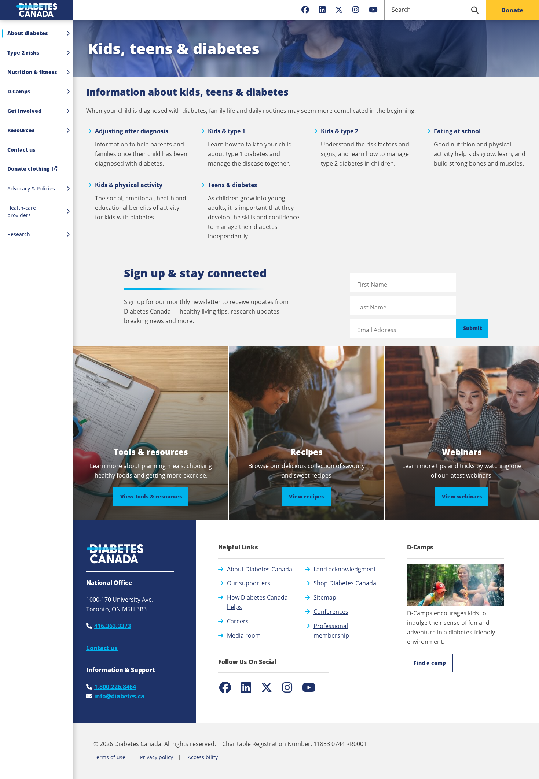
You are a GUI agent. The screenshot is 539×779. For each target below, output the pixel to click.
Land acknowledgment (345, 569)
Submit (472, 327)
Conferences (331, 612)
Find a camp (430, 662)
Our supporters (248, 583)
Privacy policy (156, 757)
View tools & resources (154, 496)
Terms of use (109, 757)
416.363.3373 (112, 626)
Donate (512, 10)
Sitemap (325, 597)
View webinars (465, 496)
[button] (36, 149)
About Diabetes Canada (259, 569)
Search (401, 9)
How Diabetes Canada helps (257, 602)
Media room (244, 635)
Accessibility (203, 757)
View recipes (310, 496)
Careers (238, 621)
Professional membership (331, 630)
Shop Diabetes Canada (345, 583)
